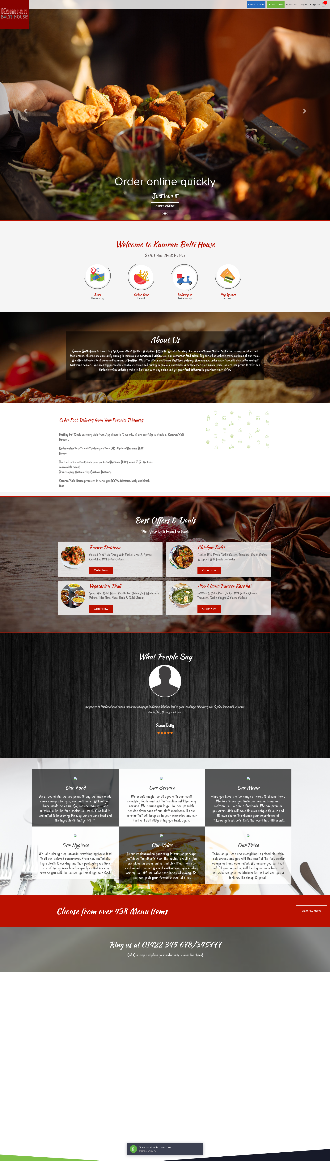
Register (315, 4)
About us (291, 4)
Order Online (256, 4)
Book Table (276, 4)
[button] (24, 110)
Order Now (101, 570)
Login (303, 4)
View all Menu (311, 910)
